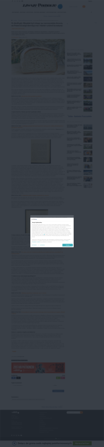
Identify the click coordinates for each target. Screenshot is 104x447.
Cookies (38, 241)
